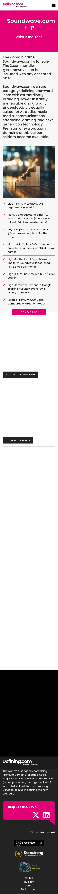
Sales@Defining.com (29, 41)
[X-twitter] (35, 815)
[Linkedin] (46, 815)
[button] (52, 5)
